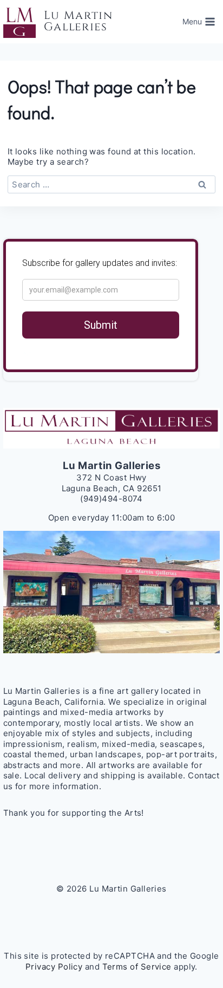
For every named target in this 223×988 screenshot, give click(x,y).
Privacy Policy (53, 966)
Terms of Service (137, 966)
